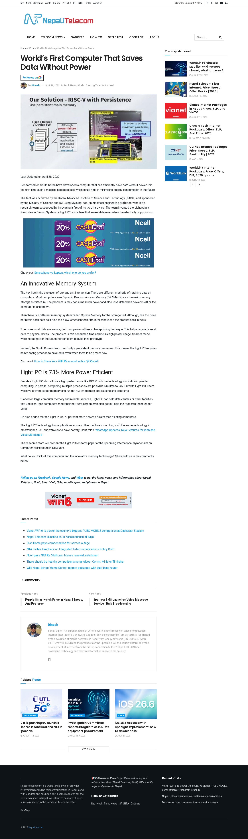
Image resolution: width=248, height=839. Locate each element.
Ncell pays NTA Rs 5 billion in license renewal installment (62, 555)
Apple (48, 3)
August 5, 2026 (199, 96)
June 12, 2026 (198, 180)
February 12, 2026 (200, 138)
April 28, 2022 (52, 85)
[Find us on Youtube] (221, 3)
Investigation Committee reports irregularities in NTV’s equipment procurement (88, 727)
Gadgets (77, 37)
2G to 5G (66, 3)
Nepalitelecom (36, 827)
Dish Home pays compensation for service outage (58, 543)
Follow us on (30, 77)
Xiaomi (56, 3)
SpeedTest (115, 37)
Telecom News (52, 37)
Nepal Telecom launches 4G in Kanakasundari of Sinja (60, 537)
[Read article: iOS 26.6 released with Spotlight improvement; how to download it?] (136, 704)
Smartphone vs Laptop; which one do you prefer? (65, 273)
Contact (136, 37)
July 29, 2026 (123, 735)
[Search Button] (220, 37)
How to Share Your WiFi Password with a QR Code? (66, 361)
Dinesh (35, 85)
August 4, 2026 (199, 117)
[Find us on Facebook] (207, 3)
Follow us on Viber (106, 778)
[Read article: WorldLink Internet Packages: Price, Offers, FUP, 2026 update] (176, 173)
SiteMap (25, 810)
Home (31, 37)
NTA (80, 3)
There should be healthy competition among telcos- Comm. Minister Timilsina (75, 562)
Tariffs (88, 3)
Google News (60, 478)
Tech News (70, 85)
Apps (121, 715)
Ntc (22, 3)
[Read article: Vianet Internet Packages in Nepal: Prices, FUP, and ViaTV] (176, 110)
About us (97, 3)
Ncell (28, 3)
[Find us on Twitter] (211, 3)
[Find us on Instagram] (217, 3)
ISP (74, 3)
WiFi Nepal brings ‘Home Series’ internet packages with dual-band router (72, 568)
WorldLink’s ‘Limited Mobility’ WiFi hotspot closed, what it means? (206, 66)
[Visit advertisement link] (88, 226)
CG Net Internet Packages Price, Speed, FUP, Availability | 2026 (208, 150)
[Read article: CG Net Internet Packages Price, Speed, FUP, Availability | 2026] (176, 152)
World (31, 48)
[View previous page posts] (193, 184)
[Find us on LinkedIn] (226, 3)
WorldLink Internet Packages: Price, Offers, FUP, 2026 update (206, 171)
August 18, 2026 (199, 75)
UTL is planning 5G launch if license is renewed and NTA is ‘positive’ (41, 727)
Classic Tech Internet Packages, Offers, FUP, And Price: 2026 (205, 129)
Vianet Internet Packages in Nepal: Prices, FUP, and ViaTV (208, 108)
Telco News (110, 804)
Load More (88, 749)
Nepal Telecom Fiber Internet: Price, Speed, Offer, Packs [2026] (205, 87)
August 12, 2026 (30, 735)
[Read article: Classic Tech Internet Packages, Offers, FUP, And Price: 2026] (176, 131)
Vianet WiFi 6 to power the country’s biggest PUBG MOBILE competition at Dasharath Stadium (85, 531)
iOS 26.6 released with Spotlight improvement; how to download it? (135, 727)
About (154, 37)
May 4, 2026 (197, 159)
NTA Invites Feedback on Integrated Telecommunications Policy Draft (70, 549)
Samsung (38, 3)
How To (96, 37)
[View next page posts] (199, 184)
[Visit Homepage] (58, 19)
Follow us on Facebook (35, 478)
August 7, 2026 (77, 735)
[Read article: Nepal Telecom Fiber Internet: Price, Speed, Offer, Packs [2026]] (176, 89)
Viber (79, 478)
